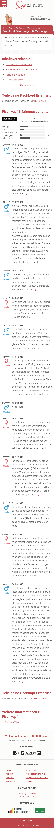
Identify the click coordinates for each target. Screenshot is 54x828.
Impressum (31, 770)
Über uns (10, 777)
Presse (29, 781)
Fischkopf (13, 28)
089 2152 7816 (27, 796)
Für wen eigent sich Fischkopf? (21, 69)
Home (4, 28)
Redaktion (10, 781)
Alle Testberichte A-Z (35, 774)
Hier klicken (40, 101)
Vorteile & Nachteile (15, 74)
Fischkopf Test (12, 722)
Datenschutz (27, 821)
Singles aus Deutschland (37, 777)
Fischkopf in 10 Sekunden (19, 64)
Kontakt (9, 774)
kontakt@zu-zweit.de (27, 793)
